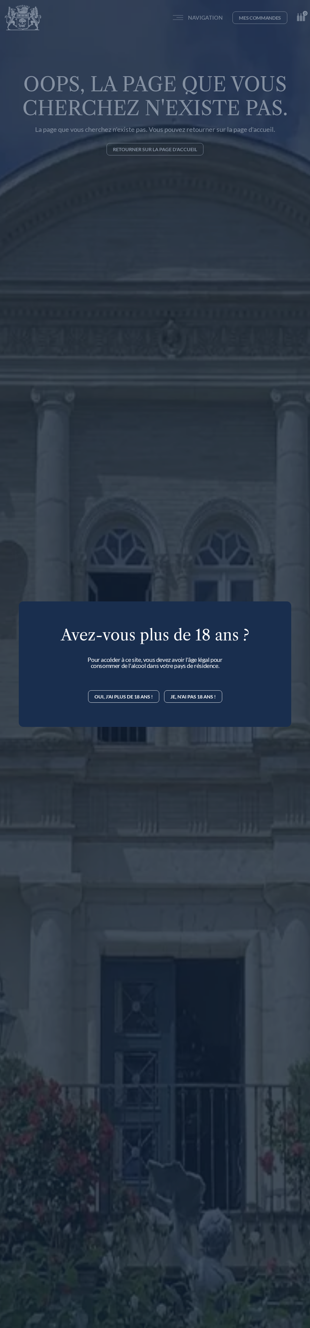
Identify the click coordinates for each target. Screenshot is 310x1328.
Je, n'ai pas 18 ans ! (193, 696)
